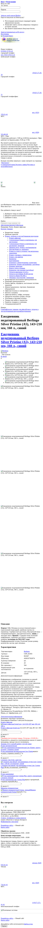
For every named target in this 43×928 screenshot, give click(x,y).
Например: (5, 227)
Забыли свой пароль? (8, 15)
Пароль (3, 9)
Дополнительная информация (11, 716)
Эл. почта (4, 5)
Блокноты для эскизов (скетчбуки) (21, 270)
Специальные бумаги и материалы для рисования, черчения (23, 245)
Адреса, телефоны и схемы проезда (13, 818)
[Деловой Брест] (7, 36)
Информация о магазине (9, 822)
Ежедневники (14, 261)
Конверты (12, 259)
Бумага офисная (15, 238)
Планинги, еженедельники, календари (23, 262)
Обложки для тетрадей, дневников (21, 277)
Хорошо (4, 926)
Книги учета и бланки (17, 268)
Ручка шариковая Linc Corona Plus (13, 779)
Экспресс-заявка (21, 164)
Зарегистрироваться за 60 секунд (12, 32)
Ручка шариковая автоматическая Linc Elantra (17, 751)
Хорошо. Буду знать (8, 744)
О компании (5, 164)
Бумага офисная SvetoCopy (10, 728)
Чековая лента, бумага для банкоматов (22, 247)
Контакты (5, 163)
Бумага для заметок (16, 257)
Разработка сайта (7, 825)
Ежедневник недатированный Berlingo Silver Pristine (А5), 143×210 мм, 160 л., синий (21, 340)
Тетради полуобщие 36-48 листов (21, 274)
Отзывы (12, 164)
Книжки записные (15, 266)
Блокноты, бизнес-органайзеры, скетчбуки (24, 264)
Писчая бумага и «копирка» (19, 249)
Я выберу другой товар (23, 744)
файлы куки (28, 924)
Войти (18, 15)
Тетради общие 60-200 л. (18, 276)
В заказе (4, 356)
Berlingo (27, 651)
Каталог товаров (7, 229)
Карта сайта (5, 827)
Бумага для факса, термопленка (20, 255)
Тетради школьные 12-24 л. (18, 272)
